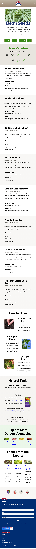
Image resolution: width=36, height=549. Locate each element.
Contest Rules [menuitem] (13, 545)
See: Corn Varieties (21, 442)
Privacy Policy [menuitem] (4, 545)
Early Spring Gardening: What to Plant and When (28, 467)
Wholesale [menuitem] (4, 540)
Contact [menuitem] (3, 538)
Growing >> (14, 41)
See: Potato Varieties (14, 443)
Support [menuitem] (3, 536)
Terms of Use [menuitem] (8, 545)
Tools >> (29, 41)
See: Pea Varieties (7, 442)
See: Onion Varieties (29, 443)
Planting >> (7, 41)
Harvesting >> (22, 41)
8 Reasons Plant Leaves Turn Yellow (18, 467)
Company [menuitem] (3, 534)
